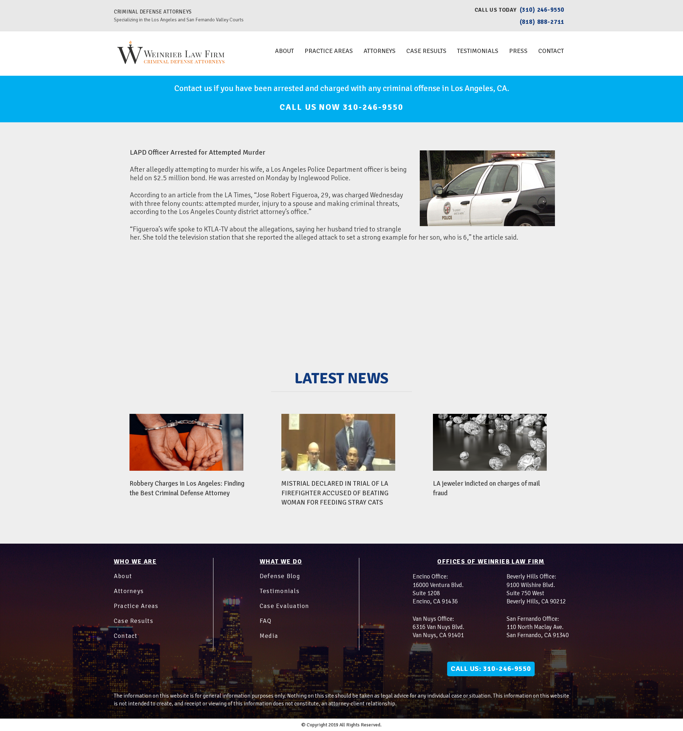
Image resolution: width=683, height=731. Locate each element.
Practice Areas (329, 51)
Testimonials (477, 51)
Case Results (426, 51)
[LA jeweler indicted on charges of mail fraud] (490, 442)
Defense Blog (280, 576)
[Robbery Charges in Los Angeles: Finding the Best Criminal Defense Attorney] (186, 442)
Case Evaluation (284, 606)
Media (269, 636)
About (284, 51)
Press (518, 51)
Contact (551, 51)
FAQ (266, 621)
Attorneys (380, 51)
